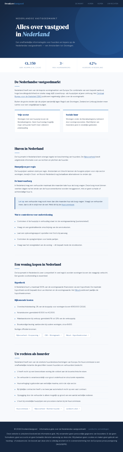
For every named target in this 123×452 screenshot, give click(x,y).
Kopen (100, 4)
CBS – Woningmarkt (52, 335)
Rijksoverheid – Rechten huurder (47, 409)
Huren (90, 4)
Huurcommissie (68, 204)
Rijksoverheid (89, 157)
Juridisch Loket (72, 409)
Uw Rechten (112, 4)
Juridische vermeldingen (98, 429)
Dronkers (14, 3)
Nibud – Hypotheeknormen (76, 335)
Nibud (77, 290)
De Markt (79, 4)
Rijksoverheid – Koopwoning (27, 335)
